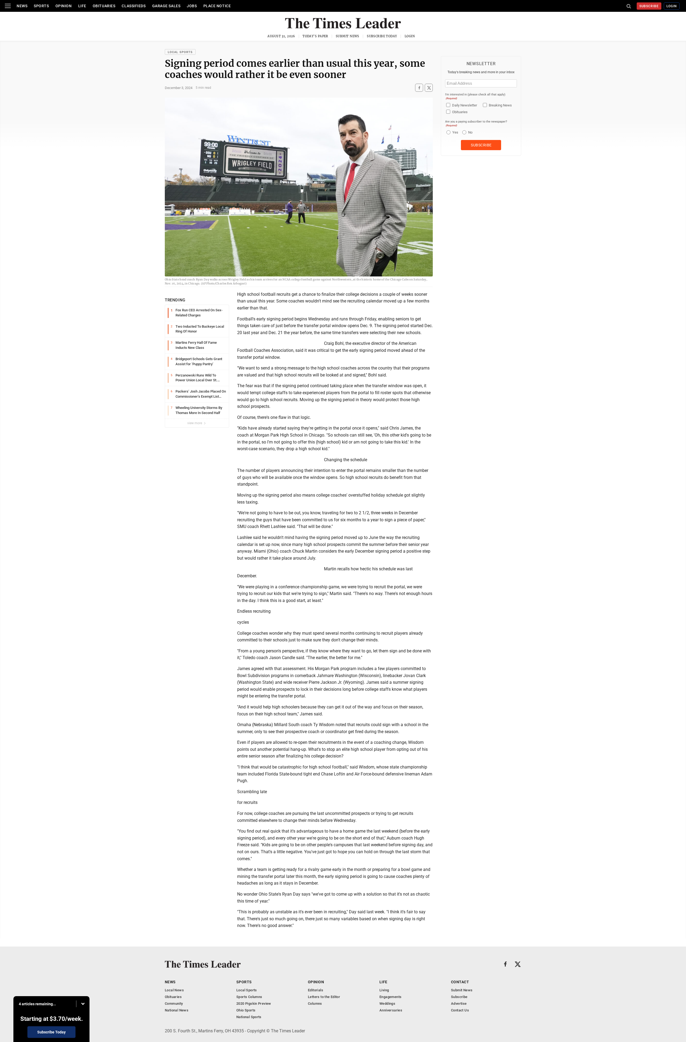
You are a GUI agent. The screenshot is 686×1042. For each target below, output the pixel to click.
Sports (41, 6)
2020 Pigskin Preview (253, 1004)
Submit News (347, 36)
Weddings (387, 1004)
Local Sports (180, 52)
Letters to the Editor (324, 997)
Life (82, 6)
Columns (315, 1004)
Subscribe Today (382, 36)
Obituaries (104, 6)
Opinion (63, 6)
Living (384, 990)
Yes (454, 132)
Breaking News (500, 105)
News (22, 6)
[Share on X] (428, 88)
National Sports (249, 1017)
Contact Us (460, 1010)
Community (174, 1004)
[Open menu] (7, 6)
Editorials (315, 990)
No (470, 132)
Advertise (459, 1004)
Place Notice (217, 6)
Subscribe (649, 6)
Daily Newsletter (464, 105)
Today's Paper (315, 36)
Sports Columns (249, 997)
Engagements (390, 997)
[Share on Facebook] (419, 88)
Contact (460, 982)
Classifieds (134, 6)
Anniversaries (390, 1010)
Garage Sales (166, 6)
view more (195, 423)
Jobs (192, 6)
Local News (174, 990)
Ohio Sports (245, 1010)
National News (176, 1010)
